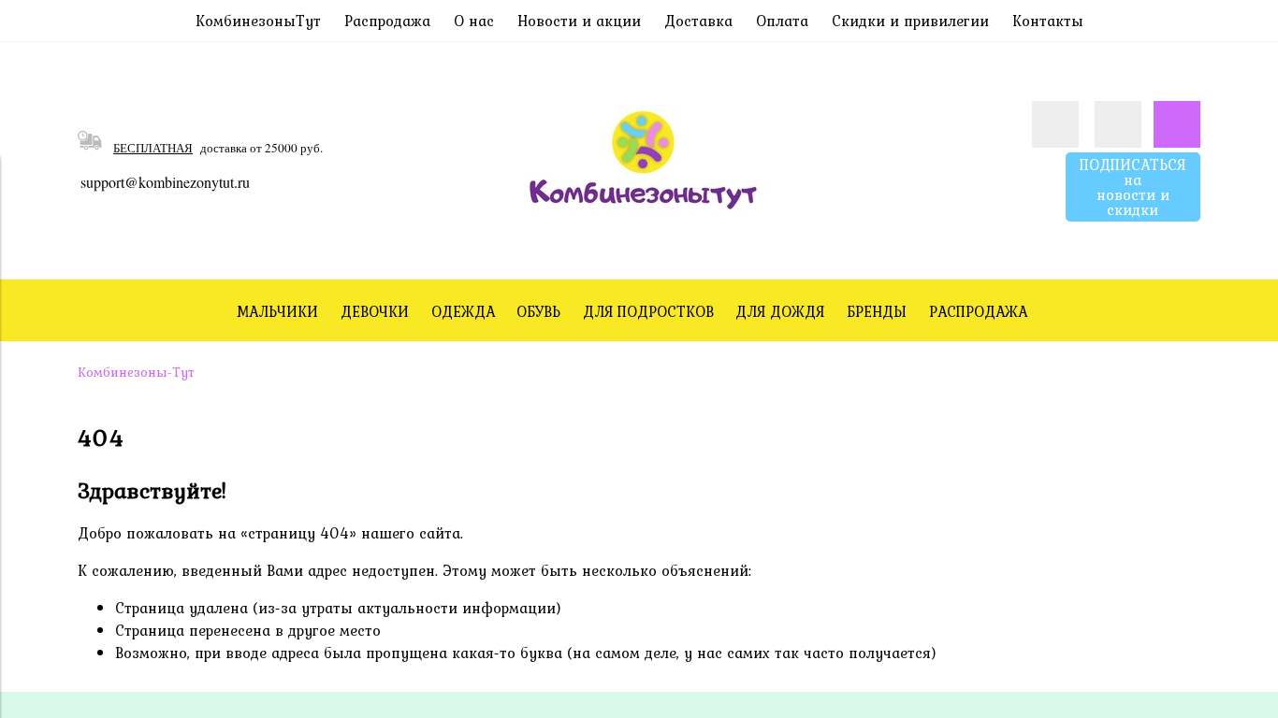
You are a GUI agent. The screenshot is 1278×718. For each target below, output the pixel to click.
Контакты (1047, 20)
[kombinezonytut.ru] (639, 249)
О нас (474, 20)
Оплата (782, 20)
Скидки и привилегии (910, 20)
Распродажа (387, 20)
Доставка (698, 20)
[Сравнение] (1118, 124)
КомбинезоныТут (258, 20)
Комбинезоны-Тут (136, 372)
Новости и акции (579, 20)
